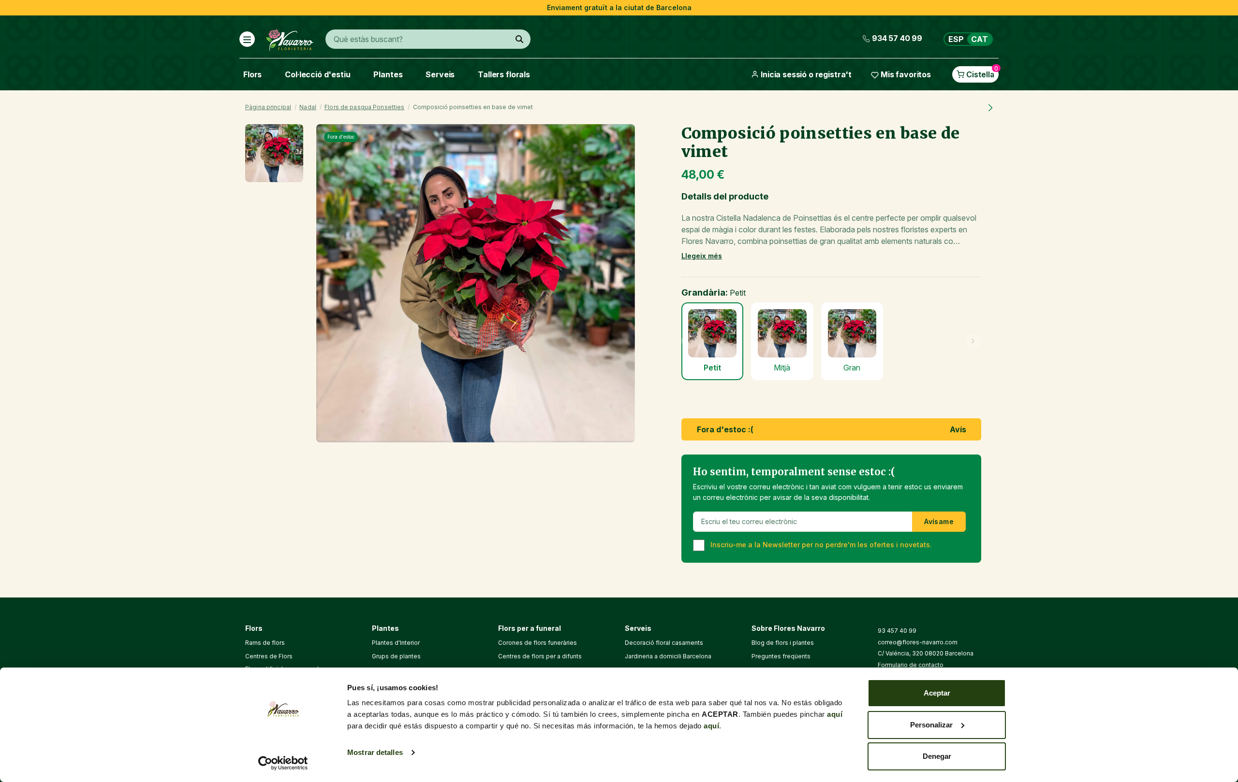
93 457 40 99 (897, 630)
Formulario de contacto (910, 664)
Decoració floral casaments (664, 642)
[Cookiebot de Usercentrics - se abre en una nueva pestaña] (283, 763)
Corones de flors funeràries (537, 642)
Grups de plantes (396, 656)
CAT (979, 39)
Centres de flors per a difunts (540, 656)
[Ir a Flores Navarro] (289, 38)
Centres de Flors (269, 656)
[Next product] (990, 107)
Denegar (937, 756)
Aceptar (937, 693)
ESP (956, 39)
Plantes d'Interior (396, 642)
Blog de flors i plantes (783, 642)
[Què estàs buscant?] (519, 39)
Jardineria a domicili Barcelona (668, 656)
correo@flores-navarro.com (918, 642)
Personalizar (931, 725)
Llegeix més (701, 256)
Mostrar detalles (375, 752)
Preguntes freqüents (781, 656)
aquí (834, 714)
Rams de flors (265, 642)
